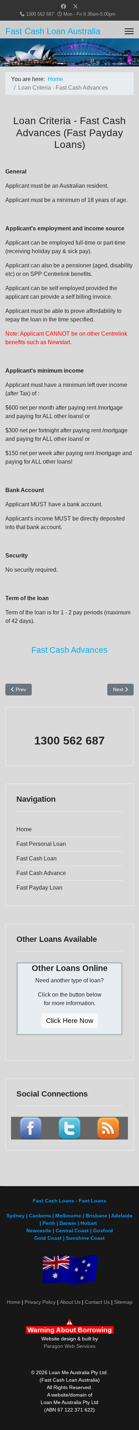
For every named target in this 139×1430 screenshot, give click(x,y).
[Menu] (129, 31)
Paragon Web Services (70, 1346)
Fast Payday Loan (39, 888)
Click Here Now (69, 1020)
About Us (70, 1302)
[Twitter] (75, 6)
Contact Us (97, 1302)
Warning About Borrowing (70, 1330)
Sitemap (123, 1302)
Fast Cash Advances (69, 650)
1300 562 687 (40, 14)
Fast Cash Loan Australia (52, 31)
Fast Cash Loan (36, 858)
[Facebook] (63, 6)
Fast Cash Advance (41, 873)
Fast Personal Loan (41, 844)
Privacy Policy (40, 1302)
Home (24, 829)
